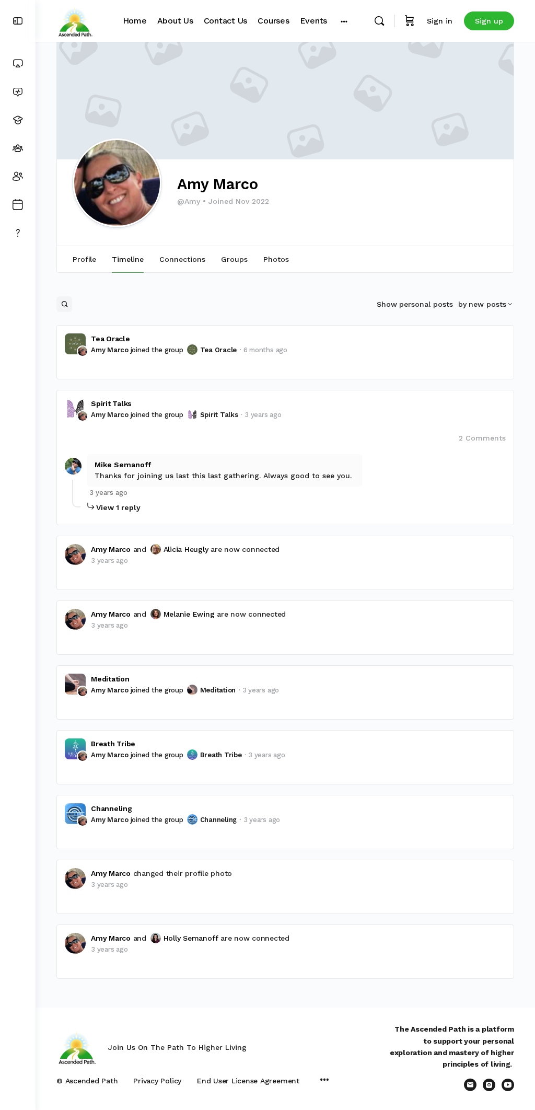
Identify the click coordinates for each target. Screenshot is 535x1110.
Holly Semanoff (191, 938)
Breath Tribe (113, 743)
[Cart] (409, 21)
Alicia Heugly (186, 549)
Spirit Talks (111, 403)
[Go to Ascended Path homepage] (75, 20)
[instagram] (489, 1085)
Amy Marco (110, 350)
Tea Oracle (110, 338)
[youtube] (508, 1085)
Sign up (489, 21)
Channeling (111, 808)
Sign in (439, 21)
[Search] (379, 21)
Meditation (110, 679)
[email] (470, 1085)
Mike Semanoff (123, 464)
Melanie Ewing (189, 614)
